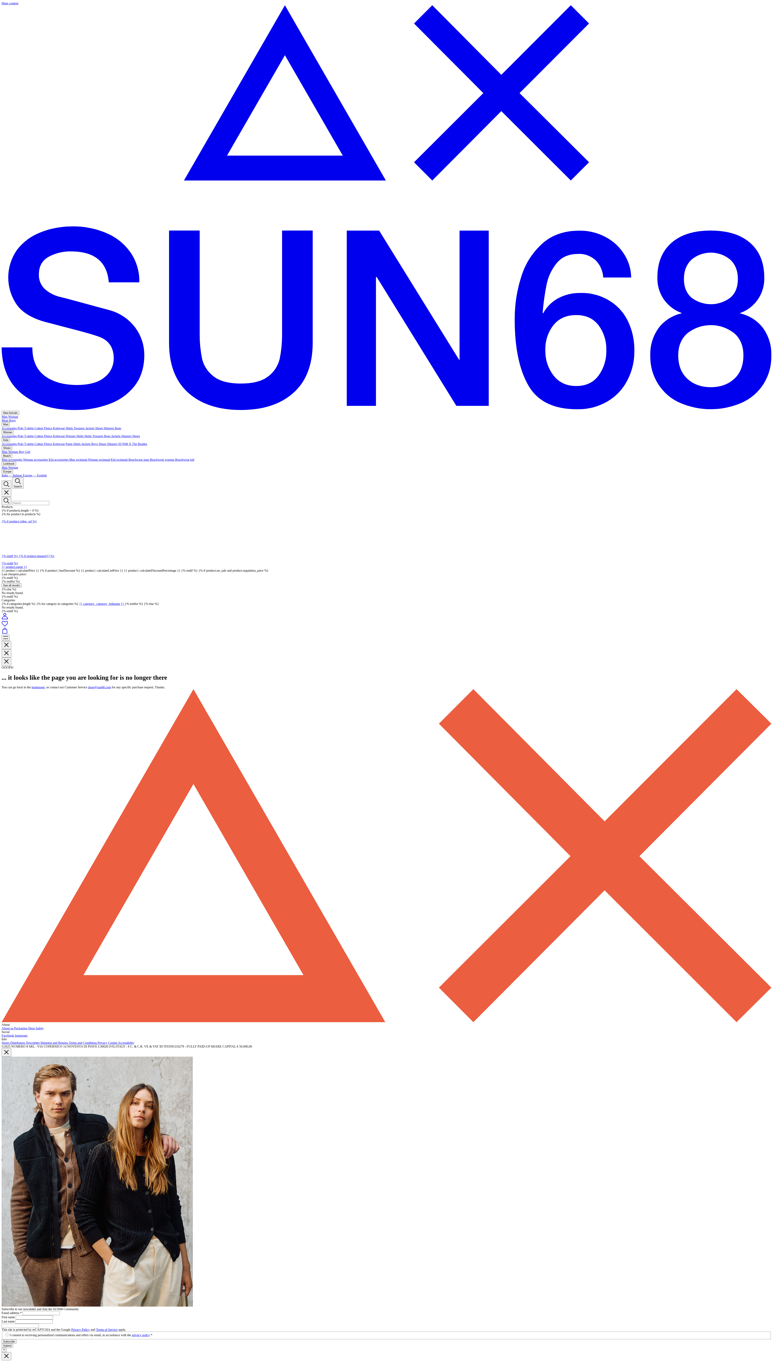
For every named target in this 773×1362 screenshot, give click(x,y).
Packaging (21, 1028)
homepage (38, 687)
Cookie (113, 1043)
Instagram (21, 1035)
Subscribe (9, 1341)
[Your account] (5, 618)
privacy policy (141, 1335)
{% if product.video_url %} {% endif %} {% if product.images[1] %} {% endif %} (28, 542)
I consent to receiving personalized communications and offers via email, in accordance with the (81, 1335)
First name (9, 1317)
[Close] (6, 493)
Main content (10, 3)
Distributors (18, 1043)
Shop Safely (36, 1028)
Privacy (103, 1043)
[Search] (6, 484)
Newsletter (33, 1043)
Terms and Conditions (83, 1043)
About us (8, 1028)
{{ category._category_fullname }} (102, 604)
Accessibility (126, 1043)
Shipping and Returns (54, 1043)
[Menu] (6, 638)
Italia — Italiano (12, 475)
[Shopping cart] (386, 631)
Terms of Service (107, 1329)
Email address (12, 1313)
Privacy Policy (80, 1329)
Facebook (8, 1035)
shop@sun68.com (99, 687)
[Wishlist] (386, 623)
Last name (9, 1321)
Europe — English (35, 475)
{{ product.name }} (14, 567)
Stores (6, 1043)
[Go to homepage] (386, 409)
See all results (11, 585)
